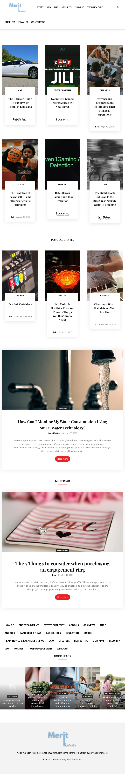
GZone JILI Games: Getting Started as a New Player (62, 102)
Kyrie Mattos (19, 119)
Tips (56, 7)
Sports (20, 184)
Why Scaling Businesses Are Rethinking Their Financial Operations (104, 106)
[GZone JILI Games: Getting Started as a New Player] (62, 70)
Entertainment (62, 90)
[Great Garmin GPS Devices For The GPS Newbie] (12, 688)
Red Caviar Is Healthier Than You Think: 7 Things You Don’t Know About (62, 312)
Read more (62, 459)
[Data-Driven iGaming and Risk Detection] (62, 164)
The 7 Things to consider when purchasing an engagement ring (62, 566)
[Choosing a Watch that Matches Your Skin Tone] (105, 275)
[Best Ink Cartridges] (20, 275)
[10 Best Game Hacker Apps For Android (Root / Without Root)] (62, 688)
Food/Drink (62, 408)
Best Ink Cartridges (20, 304)
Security (66, 7)
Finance (23, 22)
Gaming (79, 7)
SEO (48, 7)
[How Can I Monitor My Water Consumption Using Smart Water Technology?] (62, 380)
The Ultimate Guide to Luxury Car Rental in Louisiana (20, 102)
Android (63, 694)
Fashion (104, 295)
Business (10, 22)
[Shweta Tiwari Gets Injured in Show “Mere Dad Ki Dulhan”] (112, 688)
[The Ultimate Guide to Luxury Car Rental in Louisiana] (20, 70)
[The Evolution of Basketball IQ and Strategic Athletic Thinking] (20, 164)
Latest (39, 7)
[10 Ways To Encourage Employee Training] (87, 688)
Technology (95, 7)
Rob (97, 126)
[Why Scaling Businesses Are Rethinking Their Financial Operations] (105, 70)
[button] (118, 7)
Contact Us (38, 22)
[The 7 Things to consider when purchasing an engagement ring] (62, 522)
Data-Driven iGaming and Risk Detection (62, 196)
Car (20, 90)
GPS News (12, 697)
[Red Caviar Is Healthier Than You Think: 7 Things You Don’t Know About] (62, 275)
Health (62, 295)
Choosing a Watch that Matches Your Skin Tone (105, 308)
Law (105, 184)
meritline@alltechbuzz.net (68, 759)
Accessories (62, 550)
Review (20, 295)
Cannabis (37, 688)
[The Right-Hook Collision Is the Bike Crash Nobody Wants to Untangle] (105, 164)
